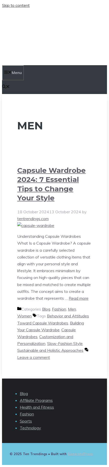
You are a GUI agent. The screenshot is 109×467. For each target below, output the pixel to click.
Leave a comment (33, 357)
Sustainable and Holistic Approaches (50, 350)
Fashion (59, 309)
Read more (78, 298)
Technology (30, 427)
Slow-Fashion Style (65, 343)
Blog (46, 309)
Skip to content (16, 5)
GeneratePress (80, 454)
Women (24, 315)
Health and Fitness (37, 407)
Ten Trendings (43, 37)
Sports (26, 421)
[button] (6, 87)
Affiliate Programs (36, 400)
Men (72, 309)
